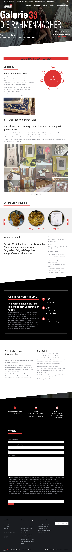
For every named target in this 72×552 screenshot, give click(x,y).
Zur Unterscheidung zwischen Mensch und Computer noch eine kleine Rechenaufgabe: (28, 498)
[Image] (16, 218)
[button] (4, 222)
